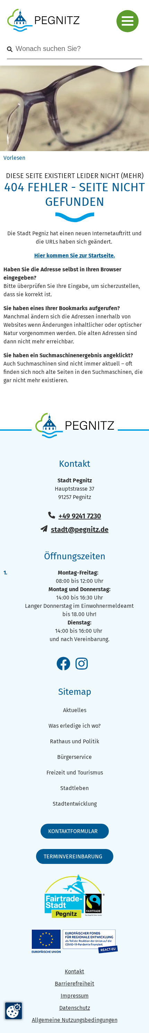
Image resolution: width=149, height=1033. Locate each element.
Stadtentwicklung (75, 803)
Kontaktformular (73, 831)
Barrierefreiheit (74, 983)
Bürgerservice (74, 757)
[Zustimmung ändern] (13, 1011)
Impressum (75, 995)
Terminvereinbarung (73, 856)
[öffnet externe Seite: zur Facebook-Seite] (63, 664)
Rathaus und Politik (74, 741)
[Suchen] (9, 49)
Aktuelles (74, 710)
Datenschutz (74, 1008)
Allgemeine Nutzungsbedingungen (74, 1020)
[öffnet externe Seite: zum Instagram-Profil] (82, 664)
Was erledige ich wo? (74, 726)
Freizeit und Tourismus (74, 772)
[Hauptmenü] (127, 21)
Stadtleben (74, 788)
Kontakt (74, 971)
